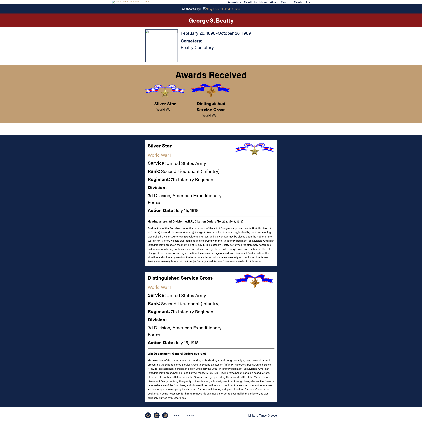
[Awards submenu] (240, 2)
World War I (165, 109)
